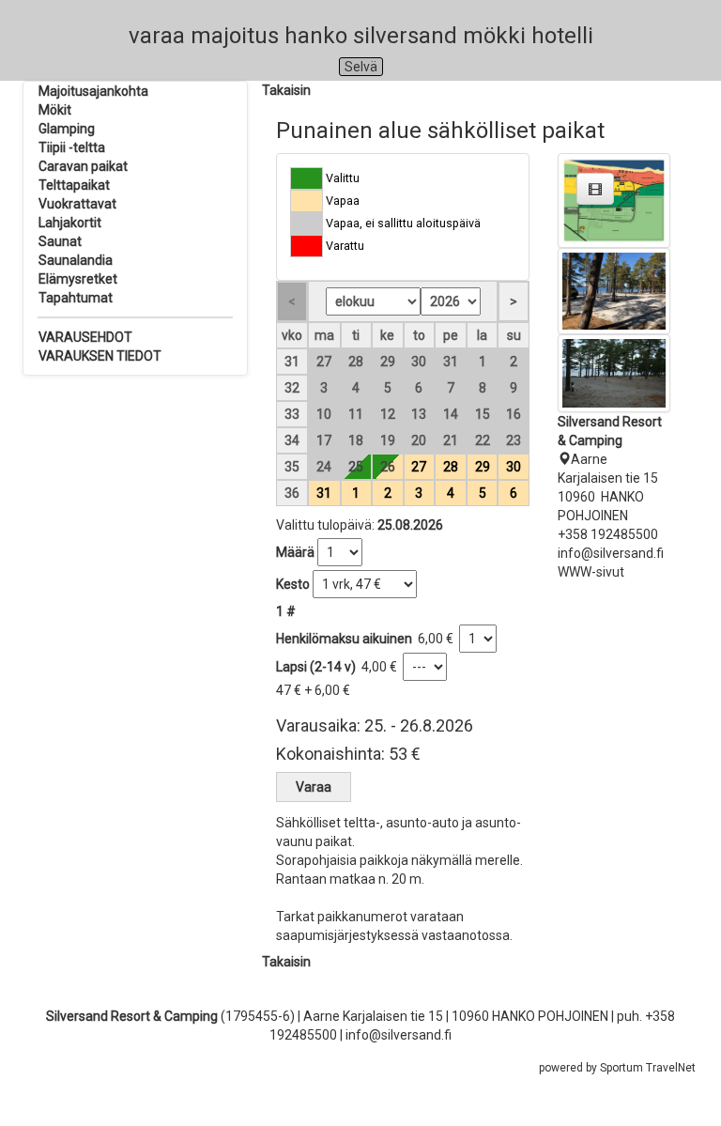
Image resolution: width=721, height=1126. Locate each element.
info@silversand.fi (611, 553)
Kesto (293, 584)
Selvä (361, 66)
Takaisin (286, 90)
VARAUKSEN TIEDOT (99, 355)
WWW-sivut (591, 571)
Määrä (295, 552)
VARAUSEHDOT (85, 337)
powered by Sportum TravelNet (617, 1067)
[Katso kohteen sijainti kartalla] (564, 459)
